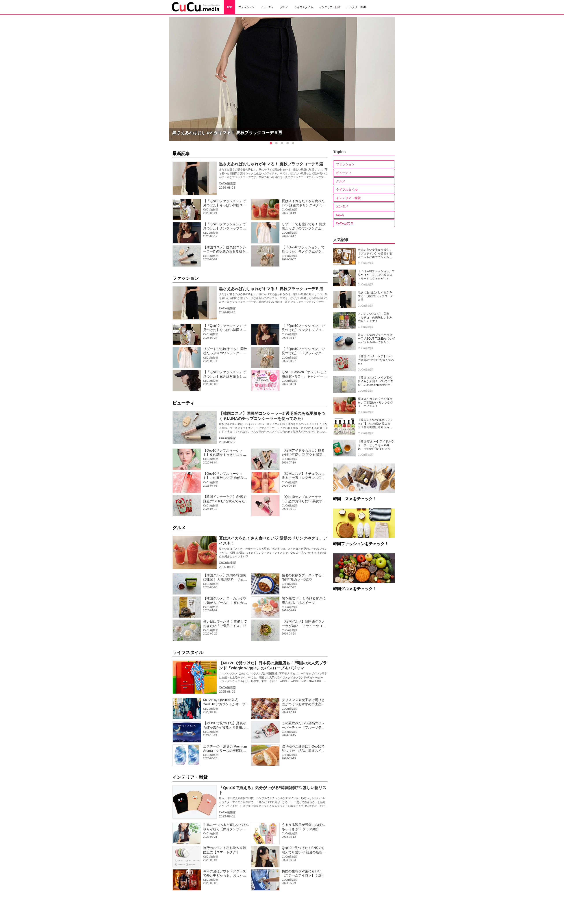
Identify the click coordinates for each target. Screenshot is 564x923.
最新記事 (181, 153)
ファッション (186, 278)
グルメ (179, 527)
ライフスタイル (188, 652)
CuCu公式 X (344, 223)
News (340, 215)
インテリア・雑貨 (190, 777)
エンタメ (342, 206)
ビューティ (184, 402)
